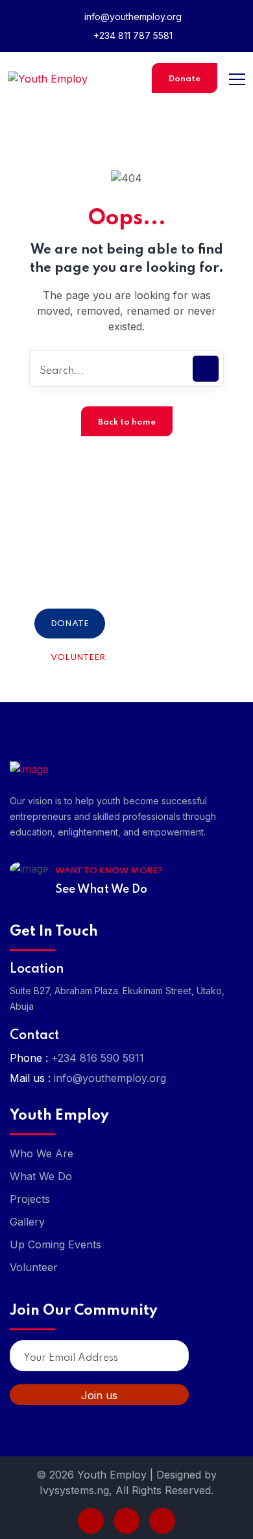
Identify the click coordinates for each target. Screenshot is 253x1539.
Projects (30, 1198)
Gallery (27, 1221)
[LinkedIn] (126, 1521)
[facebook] (91, 1521)
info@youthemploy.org (132, 16)
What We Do (41, 1176)
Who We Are (41, 1153)
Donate (184, 79)
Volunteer (78, 657)
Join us (99, 1395)
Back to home (127, 422)
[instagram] (162, 1521)
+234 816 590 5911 (97, 1057)
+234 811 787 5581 (132, 35)
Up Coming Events (55, 1244)
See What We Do (101, 889)
